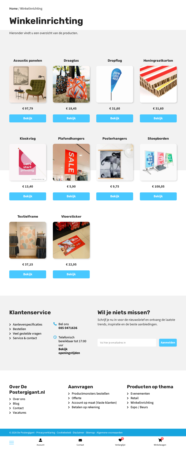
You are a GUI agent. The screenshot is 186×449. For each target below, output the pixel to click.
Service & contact (25, 338)
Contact (18, 408)
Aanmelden (168, 343)
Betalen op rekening (86, 407)
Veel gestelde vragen (27, 333)
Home (13, 8)
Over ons (19, 399)
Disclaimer (78, 432)
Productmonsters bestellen (90, 393)
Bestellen (19, 329)
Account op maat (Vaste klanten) (94, 402)
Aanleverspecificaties (27, 324)
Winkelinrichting (142, 402)
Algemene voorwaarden (110, 432)
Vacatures (19, 412)
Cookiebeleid (64, 432)
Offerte (76, 398)
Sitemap (90, 432)
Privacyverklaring (45, 432)
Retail (135, 398)
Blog (16, 403)
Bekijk (27, 118)
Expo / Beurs (139, 407)
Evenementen (140, 393)
